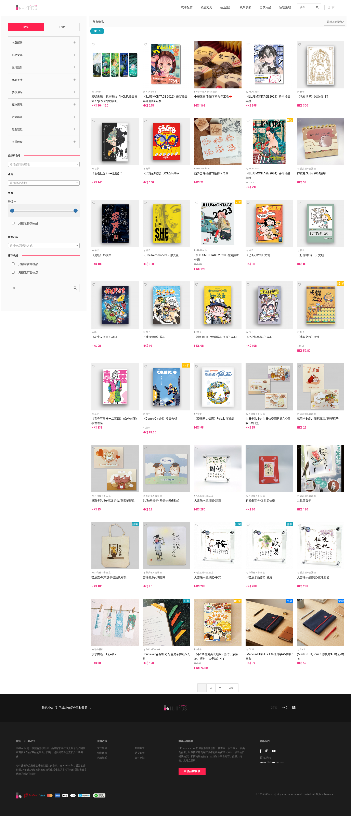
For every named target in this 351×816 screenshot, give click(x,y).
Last (232, 687)
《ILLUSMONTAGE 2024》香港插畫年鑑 (268, 176)
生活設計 (226, 7)
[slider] (12, 211)
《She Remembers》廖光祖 (161, 255)
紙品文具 (206, 7)
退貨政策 (140, 752)
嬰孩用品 (265, 7)
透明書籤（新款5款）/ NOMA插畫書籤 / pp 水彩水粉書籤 (114, 99)
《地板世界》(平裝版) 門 (106, 173)
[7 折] (218, 223)
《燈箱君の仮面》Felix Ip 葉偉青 (214, 418)
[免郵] (269, 622)
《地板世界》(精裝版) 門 (312, 96)
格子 (302, 91)
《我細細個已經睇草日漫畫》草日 (215, 336)
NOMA (97, 91)
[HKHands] (26, 7)
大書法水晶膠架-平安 (207, 577)
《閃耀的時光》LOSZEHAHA (161, 173)
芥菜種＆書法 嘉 (308, 168)
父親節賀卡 (304, 500)
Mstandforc (203, 168)
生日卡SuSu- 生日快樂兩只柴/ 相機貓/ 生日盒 (268, 421)
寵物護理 (285, 7)
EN (294, 707)
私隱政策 (140, 747)
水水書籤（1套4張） (104, 654)
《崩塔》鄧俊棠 (101, 255)
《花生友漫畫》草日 (104, 336)
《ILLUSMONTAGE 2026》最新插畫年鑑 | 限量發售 (165, 99)
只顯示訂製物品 (28, 272)
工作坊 (61, 27)
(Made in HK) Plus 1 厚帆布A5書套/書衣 (320, 656)
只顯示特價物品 (28, 223)
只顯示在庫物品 (28, 264)
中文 (285, 707)
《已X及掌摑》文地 (258, 255)
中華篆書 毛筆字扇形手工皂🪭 (213, 96)
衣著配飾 (187, 7)
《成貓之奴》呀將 (308, 336)
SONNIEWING (153, 649)
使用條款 (102, 747)
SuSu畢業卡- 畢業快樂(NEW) (161, 500)
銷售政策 (102, 752)
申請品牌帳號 (192, 771)
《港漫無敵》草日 (154, 336)
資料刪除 (140, 757)
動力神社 (98, 649)
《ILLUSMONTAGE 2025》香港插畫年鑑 (268, 99)
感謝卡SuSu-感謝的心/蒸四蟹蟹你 (113, 500)
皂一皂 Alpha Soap (207, 91)
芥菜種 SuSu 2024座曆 (311, 173)
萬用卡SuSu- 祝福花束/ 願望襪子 (318, 418)
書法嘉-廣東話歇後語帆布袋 (109, 577)
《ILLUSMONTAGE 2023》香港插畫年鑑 (216, 257)
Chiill (251, 649)
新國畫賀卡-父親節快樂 (260, 500)
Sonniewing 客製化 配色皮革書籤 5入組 (166, 656)
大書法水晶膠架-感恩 (259, 577)
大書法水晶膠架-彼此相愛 (313, 577)
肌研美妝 (245, 7)
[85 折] (320, 304)
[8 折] (269, 141)
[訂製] (115, 545)
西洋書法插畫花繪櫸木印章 (211, 173)
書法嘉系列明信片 (154, 577)
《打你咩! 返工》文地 (310, 255)
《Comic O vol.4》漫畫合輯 (160, 418)
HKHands (151, 91)
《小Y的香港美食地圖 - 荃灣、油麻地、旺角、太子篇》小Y (216, 656)
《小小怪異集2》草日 (259, 336)
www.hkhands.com (272, 762)
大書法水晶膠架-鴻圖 (207, 500)
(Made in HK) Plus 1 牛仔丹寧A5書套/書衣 (269, 656)
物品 (26, 27)
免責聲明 (102, 757)
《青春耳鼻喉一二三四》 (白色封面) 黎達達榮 (114, 421)
